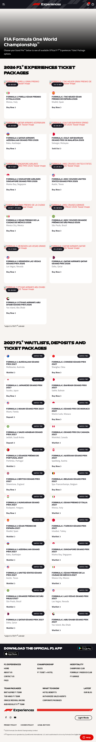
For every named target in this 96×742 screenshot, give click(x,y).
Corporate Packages (52, 700)
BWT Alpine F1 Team (13, 692)
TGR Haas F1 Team (12, 696)
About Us (8, 672)
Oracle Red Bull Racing (14, 700)
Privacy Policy (10, 725)
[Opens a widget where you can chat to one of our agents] (87, 738)
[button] (89, 4)
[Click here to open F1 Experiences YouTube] (15, 717)
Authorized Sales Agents (54, 696)
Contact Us (9, 676)
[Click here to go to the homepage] (46, 4)
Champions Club (77, 668)
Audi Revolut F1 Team (14, 704)
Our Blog (88, 692)
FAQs (6, 680)
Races (40, 668)
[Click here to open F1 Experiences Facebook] (6, 717)
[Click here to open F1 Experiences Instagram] (11, 717)
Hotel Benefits (50, 692)
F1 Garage (74, 676)
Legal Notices (44, 725)
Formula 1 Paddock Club (81, 672)
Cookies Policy (27, 725)
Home (6, 668)
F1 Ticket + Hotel (45, 672)
